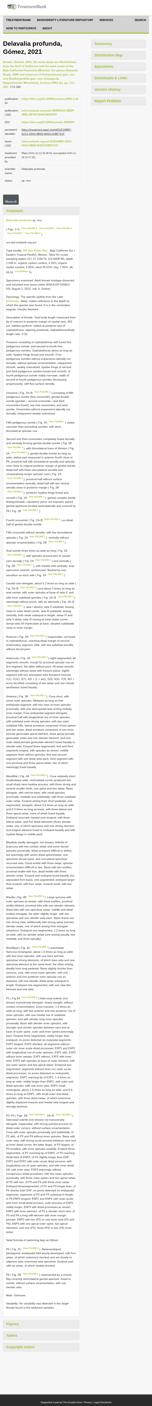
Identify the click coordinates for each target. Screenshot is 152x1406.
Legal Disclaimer (102, 1402)
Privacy (88, 1402)
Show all (11, 201)
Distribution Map (108, 55)
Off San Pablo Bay (35, 250)
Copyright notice (20, 1347)
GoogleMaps (21, 271)
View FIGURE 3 (47, 228)
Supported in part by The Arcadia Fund (61, 1402)
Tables (11, 1335)
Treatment (14, 211)
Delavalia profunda (19, 220)
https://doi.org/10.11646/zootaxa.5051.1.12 (50, 98)
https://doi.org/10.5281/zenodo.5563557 (48, 122)
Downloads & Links (110, 78)
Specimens (103, 67)
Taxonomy (103, 44)
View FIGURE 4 (64, 228)
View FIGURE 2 (29, 228)
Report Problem (107, 101)
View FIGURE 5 (15, 233)
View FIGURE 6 (32, 233)
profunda (12, 301)
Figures (12, 1324)
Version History (107, 89)
